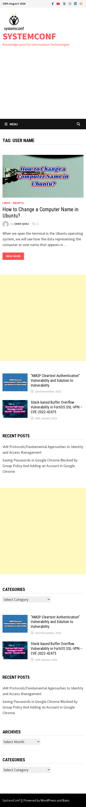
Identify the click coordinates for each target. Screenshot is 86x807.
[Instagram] (70, 3)
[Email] (80, 3)
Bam (65, 800)
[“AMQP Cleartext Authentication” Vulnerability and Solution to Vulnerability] (15, 376)
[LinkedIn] (75, 3)
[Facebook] (53, 3)
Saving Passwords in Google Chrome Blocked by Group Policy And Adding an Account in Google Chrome (40, 466)
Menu (14, 124)
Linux (6, 203)
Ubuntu (18, 203)
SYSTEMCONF (29, 36)
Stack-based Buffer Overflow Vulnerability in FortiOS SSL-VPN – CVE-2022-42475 (56, 407)
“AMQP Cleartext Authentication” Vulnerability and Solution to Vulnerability (55, 380)
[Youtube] (59, 3)
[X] (65, 3)
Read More (13, 256)
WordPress (48, 800)
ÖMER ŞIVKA (21, 224)
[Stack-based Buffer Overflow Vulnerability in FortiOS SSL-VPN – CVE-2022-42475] (15, 402)
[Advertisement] (43, 87)
